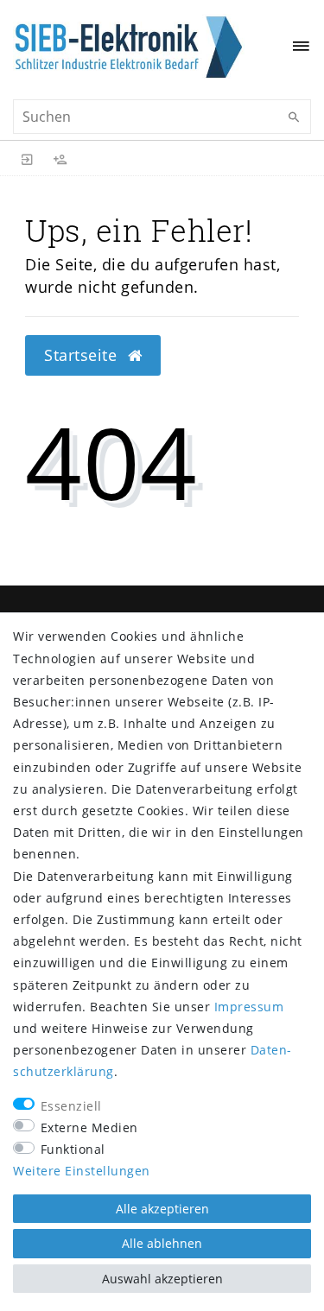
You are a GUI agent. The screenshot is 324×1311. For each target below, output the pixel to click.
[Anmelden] (27, 158)
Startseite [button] (83, 355)
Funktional (73, 1149)
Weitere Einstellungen (81, 1170)
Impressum (249, 1006)
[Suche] (293, 117)
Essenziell (71, 1106)
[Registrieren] (60, 158)
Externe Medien (89, 1127)
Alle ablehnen (162, 1243)
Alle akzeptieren (162, 1208)
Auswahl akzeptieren (162, 1278)
